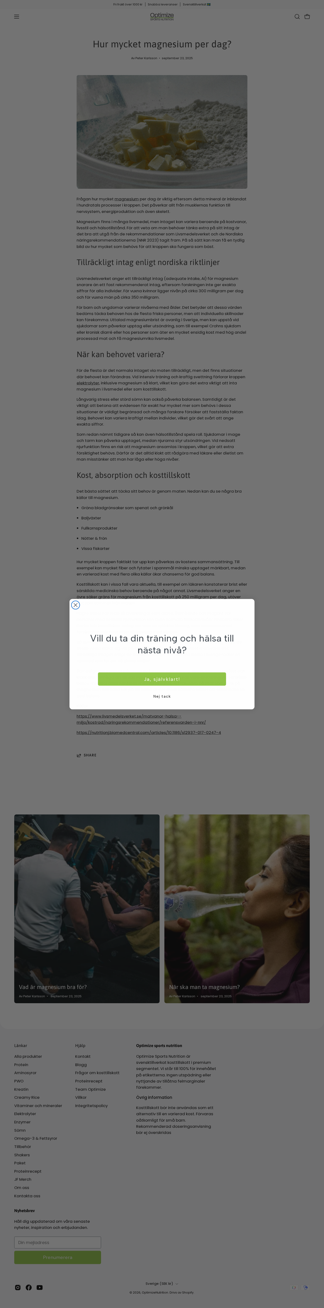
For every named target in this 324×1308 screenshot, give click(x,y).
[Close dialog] (75, 605)
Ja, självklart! (162, 679)
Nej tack (162, 696)
